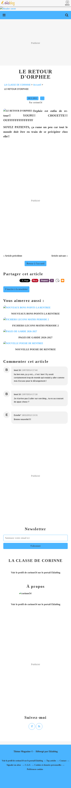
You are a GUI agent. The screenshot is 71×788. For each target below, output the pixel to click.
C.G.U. (28, 765)
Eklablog (53, 751)
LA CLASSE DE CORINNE (17, 84)
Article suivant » (59, 256)
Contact (63, 761)
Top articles (51, 761)
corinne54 (32, 572)
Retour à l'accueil (35, 263)
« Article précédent (12, 256)
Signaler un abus (14, 765)
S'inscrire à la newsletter (16, 289)
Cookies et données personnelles (47, 765)
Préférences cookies (35, 769)
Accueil (37, 84)
